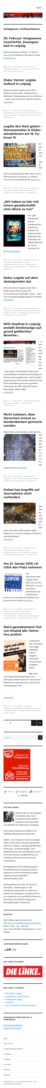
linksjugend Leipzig (14, 999)
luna (8, 66)
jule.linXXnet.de (9, 1082)
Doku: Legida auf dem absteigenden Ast (21, 279)
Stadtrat (7, 1059)
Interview (20, 264)
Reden (36, 478)
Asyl (15, 478)
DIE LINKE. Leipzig (14, 993)
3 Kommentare (31, 193)
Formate (7, 1064)
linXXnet (9, 1002)
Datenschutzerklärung (13, 1025)
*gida (26, 110)
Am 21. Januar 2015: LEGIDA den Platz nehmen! (23, 565)
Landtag (34, 552)
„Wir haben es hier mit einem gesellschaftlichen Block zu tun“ (21, 205)
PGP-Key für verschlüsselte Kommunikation (22, 923)
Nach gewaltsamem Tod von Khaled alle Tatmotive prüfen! (22, 630)
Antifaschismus (29, 66)
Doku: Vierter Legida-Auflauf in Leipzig (20, 82)
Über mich (8, 1044)
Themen (7, 1070)
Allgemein (32, 110)
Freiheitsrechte (35, 310)
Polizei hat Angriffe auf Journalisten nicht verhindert (21, 493)
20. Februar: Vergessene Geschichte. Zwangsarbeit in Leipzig (22, 42)
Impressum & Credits (12, 1028)
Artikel (16, 190)
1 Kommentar (31, 481)
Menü (39, 8)
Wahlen (7, 1075)
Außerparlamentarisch (11, 69)
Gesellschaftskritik (10, 264)
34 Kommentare (9, 713)
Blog (5, 1038)
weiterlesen (11, 58)
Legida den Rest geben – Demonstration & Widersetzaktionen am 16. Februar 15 (23, 131)
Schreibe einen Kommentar (13, 71)
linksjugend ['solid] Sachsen (18, 996)
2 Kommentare (9, 117)
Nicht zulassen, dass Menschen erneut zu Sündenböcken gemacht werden (23, 420)
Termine (36, 69)
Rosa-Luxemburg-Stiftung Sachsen (21, 1005)
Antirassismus (19, 113)
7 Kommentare (9, 405)
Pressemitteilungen (10, 115)
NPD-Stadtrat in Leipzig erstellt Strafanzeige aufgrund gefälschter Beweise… (23, 329)
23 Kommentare (21, 315)
